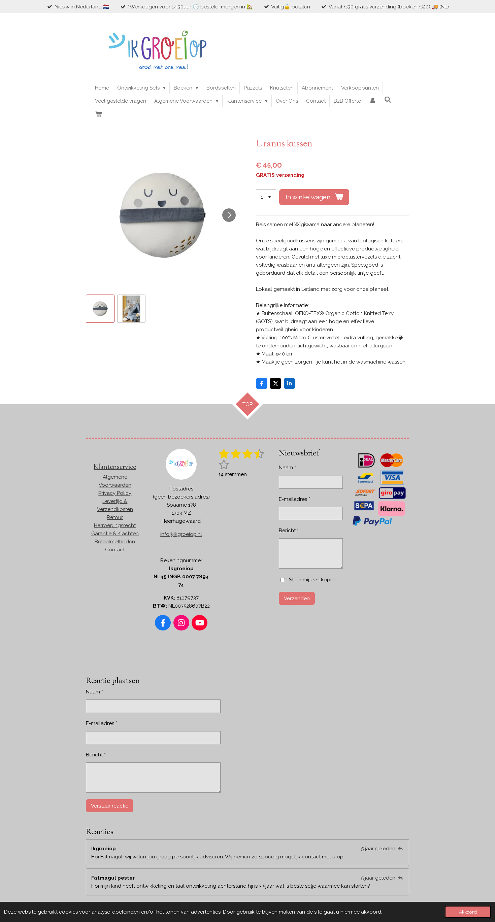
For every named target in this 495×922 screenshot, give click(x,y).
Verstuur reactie (109, 806)
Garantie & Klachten (115, 534)
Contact (115, 550)
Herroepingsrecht (115, 525)
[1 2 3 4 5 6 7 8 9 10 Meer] (266, 197)
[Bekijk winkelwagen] (98, 114)
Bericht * (289, 530)
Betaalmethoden (115, 542)
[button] (100, 309)
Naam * (287, 468)
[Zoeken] (387, 100)
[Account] (372, 101)
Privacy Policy (114, 493)
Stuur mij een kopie (311, 580)
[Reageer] (400, 849)
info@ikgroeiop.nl (181, 534)
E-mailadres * (294, 499)
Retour (115, 517)
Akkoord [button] (468, 912)
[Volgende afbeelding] (229, 215)
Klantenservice (115, 467)
